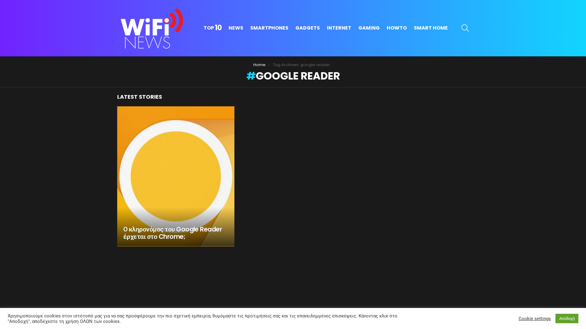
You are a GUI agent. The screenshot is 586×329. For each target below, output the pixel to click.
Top (213, 28)
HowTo (397, 27)
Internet (339, 27)
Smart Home (431, 27)
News (236, 27)
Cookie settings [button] (535, 318)
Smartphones (269, 27)
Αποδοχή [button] (567, 318)
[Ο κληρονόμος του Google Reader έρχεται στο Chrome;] (175, 176)
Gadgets (307, 27)
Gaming (369, 27)
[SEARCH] (465, 28)
